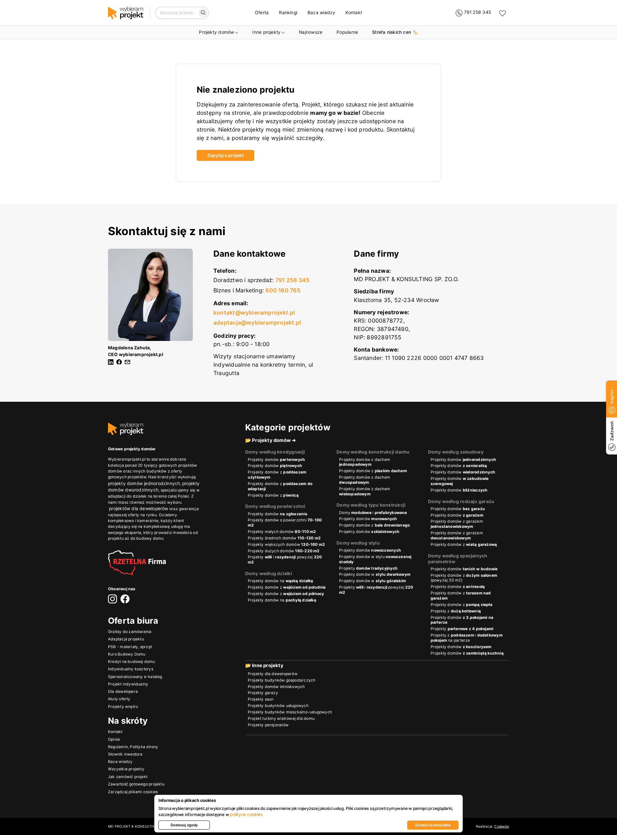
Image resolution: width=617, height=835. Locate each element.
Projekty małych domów (282, 531)
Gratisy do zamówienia (130, 631)
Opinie (114, 739)
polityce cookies (246, 814)
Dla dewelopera (123, 691)
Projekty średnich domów (284, 538)
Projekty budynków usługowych (278, 705)
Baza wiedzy (321, 12)
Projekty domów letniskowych (276, 686)
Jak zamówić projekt (128, 776)
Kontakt (353, 12)
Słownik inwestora (125, 754)
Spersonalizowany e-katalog (135, 676)
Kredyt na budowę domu (131, 661)
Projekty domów (216, 32)
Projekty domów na (280, 580)
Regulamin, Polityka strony (133, 746)
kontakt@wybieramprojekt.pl (254, 312)
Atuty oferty (119, 699)
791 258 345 (292, 280)
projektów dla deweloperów (138, 508)
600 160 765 (282, 290)
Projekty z (456, 611)
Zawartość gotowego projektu (136, 784)
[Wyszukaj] (203, 12)
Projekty (368, 568)
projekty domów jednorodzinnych (144, 483)
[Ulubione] (502, 13)
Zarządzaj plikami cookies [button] (133, 791)
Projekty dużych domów (284, 550)
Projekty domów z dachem (364, 462)
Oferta (262, 12)
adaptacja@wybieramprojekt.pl (257, 322)
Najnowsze (310, 32)
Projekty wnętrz (123, 706)
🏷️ (395, 32)
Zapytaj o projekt (225, 155)
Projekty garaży (263, 692)
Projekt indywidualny (128, 684)
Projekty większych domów (286, 544)
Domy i (373, 512)
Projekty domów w (374, 574)
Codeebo (501, 826)
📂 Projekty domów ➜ (270, 440)
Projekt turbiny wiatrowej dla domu (281, 718)
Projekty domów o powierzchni (285, 523)
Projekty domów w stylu (375, 559)
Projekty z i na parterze (467, 638)
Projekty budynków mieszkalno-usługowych (290, 712)
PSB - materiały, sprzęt (130, 646)
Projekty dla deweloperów (273, 673)
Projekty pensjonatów (268, 724)
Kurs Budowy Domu (126, 654)
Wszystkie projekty (126, 769)
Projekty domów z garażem (457, 524)
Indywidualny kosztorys (130, 669)
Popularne (347, 32)
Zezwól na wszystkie (433, 825)
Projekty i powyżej (285, 559)
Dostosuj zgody (184, 825)
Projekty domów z (277, 475)
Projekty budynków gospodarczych (282, 680)
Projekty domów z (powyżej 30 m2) (464, 578)
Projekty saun (261, 699)
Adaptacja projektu (126, 639)
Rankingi (288, 12)
